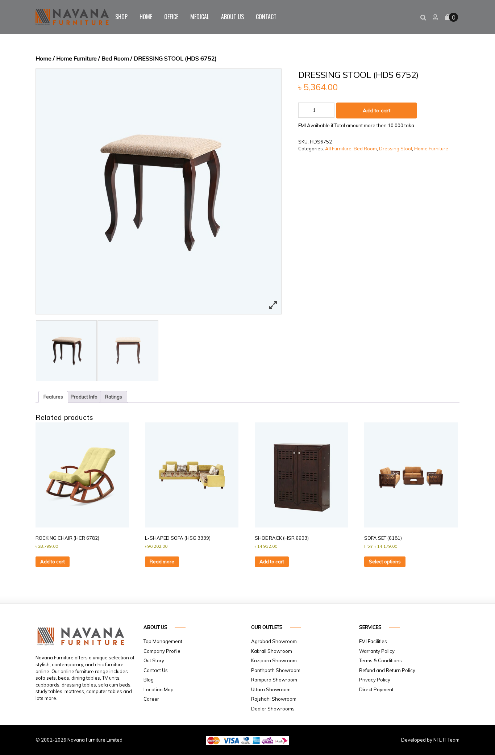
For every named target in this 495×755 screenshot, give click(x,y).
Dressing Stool (395, 148)
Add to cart (376, 110)
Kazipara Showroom (274, 660)
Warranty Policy (377, 651)
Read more (162, 561)
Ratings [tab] (113, 397)
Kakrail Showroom (271, 651)
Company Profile (161, 651)
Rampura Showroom (274, 680)
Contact (266, 16)
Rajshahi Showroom (273, 699)
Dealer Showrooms (273, 709)
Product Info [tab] (84, 397)
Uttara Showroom (271, 689)
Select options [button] (385, 561)
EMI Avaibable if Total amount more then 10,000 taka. (356, 125)
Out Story (153, 660)
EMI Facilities (373, 641)
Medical (199, 16)
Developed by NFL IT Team (430, 740)
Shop (121, 16)
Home (146, 16)
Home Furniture (76, 58)
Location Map (158, 689)
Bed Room (115, 58)
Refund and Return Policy (387, 670)
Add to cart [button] (52, 561)
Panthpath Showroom (275, 670)
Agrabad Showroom (274, 641)
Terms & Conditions (380, 660)
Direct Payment (376, 689)
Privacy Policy (374, 680)
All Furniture (338, 148)
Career (151, 699)
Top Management (162, 641)
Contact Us (155, 670)
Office (171, 16)
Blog (148, 680)
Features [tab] (53, 397)
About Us (232, 16)
